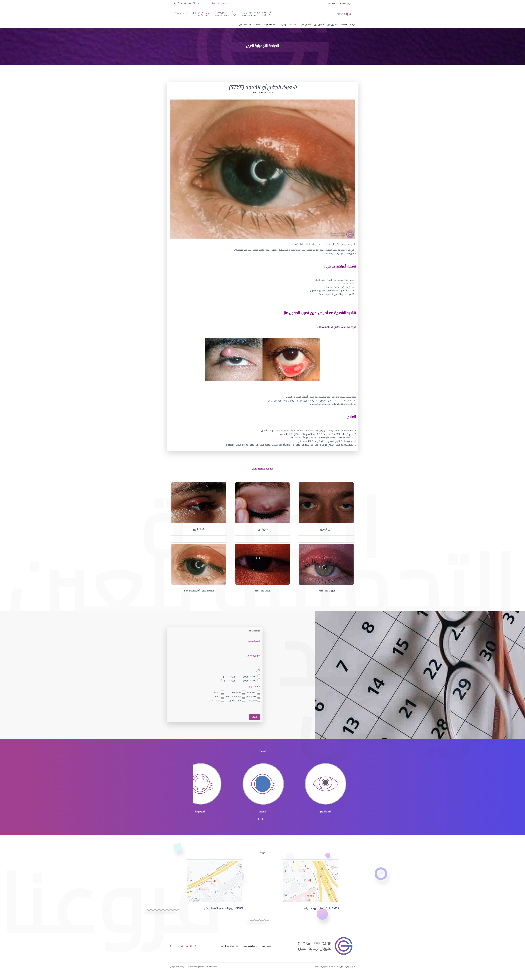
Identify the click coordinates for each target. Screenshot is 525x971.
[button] (266, 819)
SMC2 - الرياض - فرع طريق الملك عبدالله (238, 680)
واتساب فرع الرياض (221, 15)
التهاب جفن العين (326, 590)
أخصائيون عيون (319, 25)
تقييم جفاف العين (245, 25)
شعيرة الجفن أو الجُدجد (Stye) (199, 590)
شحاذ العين (198, 529)
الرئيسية (352, 25)
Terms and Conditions (208, 966)
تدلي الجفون (326, 529)
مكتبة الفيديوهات (269, 25)
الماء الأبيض (251, 693)
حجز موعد (225, 3)
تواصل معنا (216, 3)
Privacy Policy (192, 966)
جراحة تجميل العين (233, 696)
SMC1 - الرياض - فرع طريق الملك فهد (239, 676)
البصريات (216, 696)
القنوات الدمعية (200, 811)
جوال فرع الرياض (222, 12)
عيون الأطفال (235, 700)
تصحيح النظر (251, 696)
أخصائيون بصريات (305, 25)
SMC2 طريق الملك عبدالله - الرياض (253, 15)
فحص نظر (252, 700)
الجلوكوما (236, 693)
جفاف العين (214, 700)
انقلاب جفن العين (262, 590)
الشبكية (216, 693)
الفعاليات (257, 25)
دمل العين (262, 529)
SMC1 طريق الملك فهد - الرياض (254, 12)
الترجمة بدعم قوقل (178, 966)
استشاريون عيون (332, 25)
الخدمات (344, 25)
